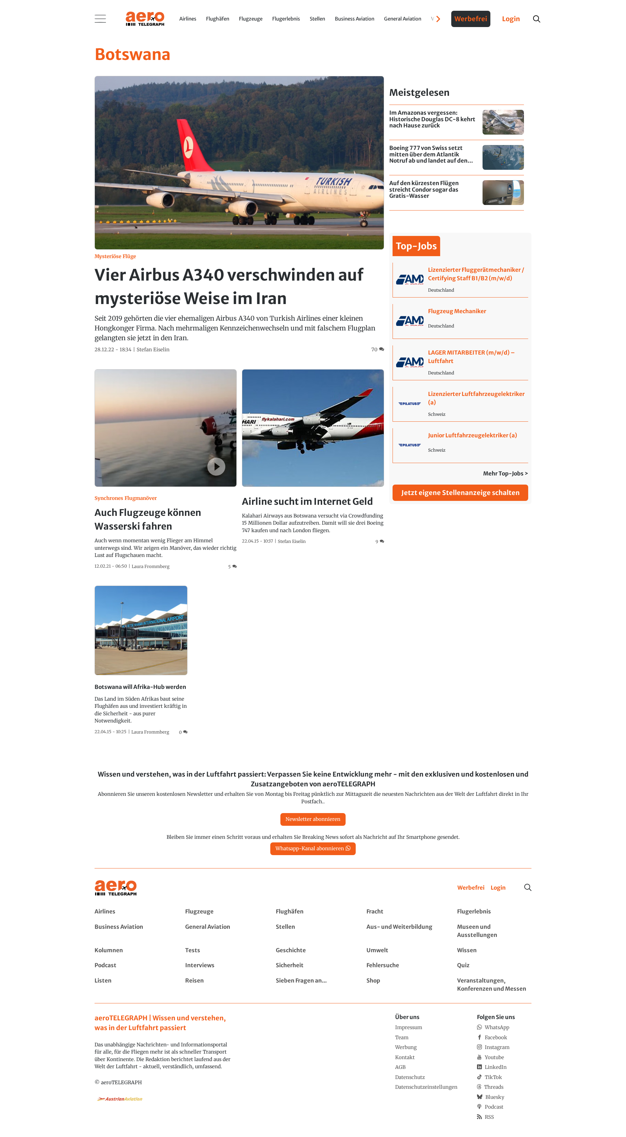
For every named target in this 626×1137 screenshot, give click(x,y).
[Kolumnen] (132, 950)
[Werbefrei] (470, 888)
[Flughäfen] (313, 912)
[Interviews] (222, 965)
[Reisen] (222, 985)
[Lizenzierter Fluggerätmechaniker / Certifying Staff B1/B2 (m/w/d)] (460, 280)
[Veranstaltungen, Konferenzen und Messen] (494, 985)
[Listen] (132, 985)
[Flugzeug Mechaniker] (460, 321)
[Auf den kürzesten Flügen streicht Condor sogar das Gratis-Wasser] (456, 192)
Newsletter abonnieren (313, 819)
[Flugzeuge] (222, 912)
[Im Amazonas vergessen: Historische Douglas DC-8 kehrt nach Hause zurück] (456, 122)
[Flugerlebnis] (494, 912)
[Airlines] (132, 912)
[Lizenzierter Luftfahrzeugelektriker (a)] (460, 404)
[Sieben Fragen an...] (313, 985)
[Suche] (527, 887)
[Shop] (403, 985)
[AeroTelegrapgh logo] (116, 888)
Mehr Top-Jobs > (505, 473)
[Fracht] (403, 912)
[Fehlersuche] (403, 965)
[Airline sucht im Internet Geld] (313, 457)
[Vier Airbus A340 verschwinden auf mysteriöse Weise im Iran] (239, 214)
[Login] (498, 888)
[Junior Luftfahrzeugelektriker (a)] (460, 445)
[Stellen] (313, 931)
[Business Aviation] (132, 931)
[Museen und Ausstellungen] (494, 931)
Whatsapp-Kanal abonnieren (310, 848)
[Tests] (222, 950)
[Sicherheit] (313, 965)
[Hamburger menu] (100, 19)
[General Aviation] (222, 931)
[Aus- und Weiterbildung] (403, 931)
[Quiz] (494, 965)
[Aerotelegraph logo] (145, 18)
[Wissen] (494, 950)
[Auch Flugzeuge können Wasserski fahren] (166, 469)
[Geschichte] (313, 950)
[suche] (537, 19)
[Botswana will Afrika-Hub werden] (141, 661)
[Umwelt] (403, 950)
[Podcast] (132, 965)
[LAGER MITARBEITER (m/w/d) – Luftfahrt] (460, 362)
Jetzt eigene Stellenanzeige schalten (460, 492)
